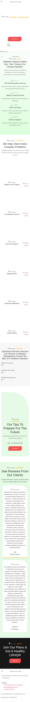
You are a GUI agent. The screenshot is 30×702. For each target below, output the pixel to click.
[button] (15, 8)
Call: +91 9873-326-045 (15, 443)
